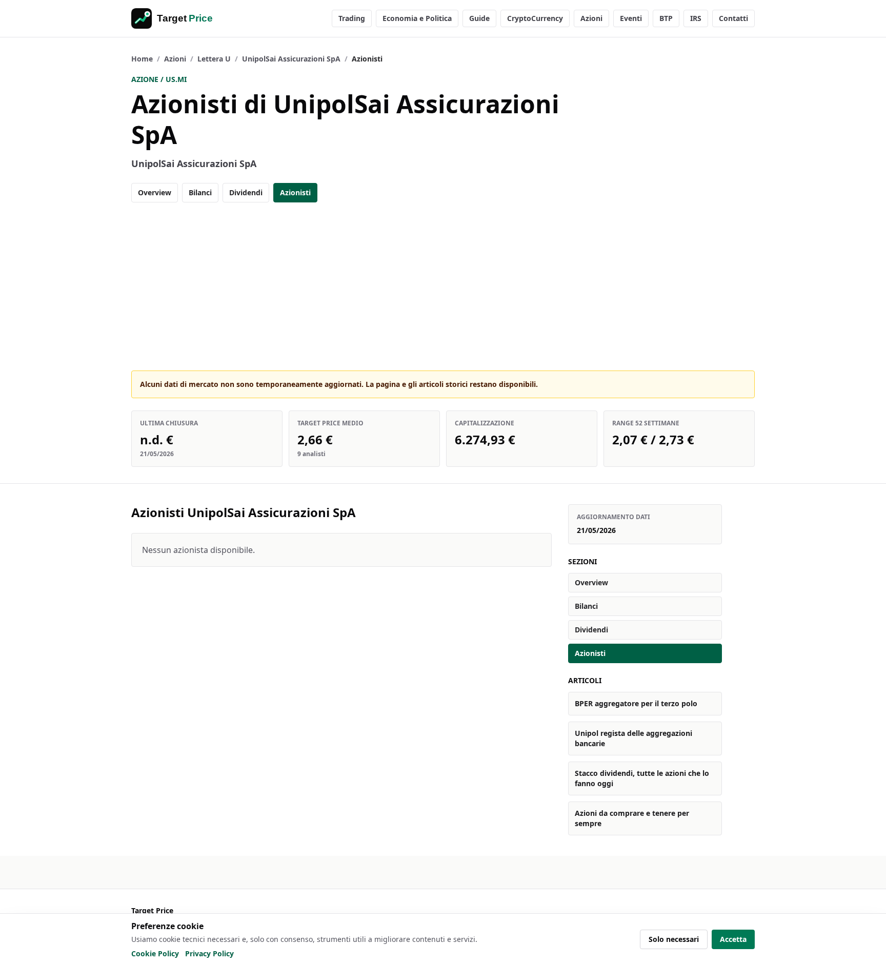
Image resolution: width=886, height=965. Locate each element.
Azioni (591, 18)
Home (142, 59)
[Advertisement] (443, 286)
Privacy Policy (209, 953)
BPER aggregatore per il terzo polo (636, 703)
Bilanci (200, 192)
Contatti (733, 18)
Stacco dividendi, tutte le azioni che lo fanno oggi (642, 778)
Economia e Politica (417, 18)
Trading (351, 18)
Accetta (733, 939)
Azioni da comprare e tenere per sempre (632, 818)
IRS (695, 18)
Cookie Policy (155, 953)
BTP (666, 18)
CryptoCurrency (535, 18)
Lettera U (214, 59)
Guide (479, 18)
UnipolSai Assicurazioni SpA (291, 59)
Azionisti (295, 192)
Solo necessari (674, 939)
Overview (154, 192)
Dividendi (246, 192)
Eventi (631, 18)
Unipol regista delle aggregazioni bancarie (633, 738)
